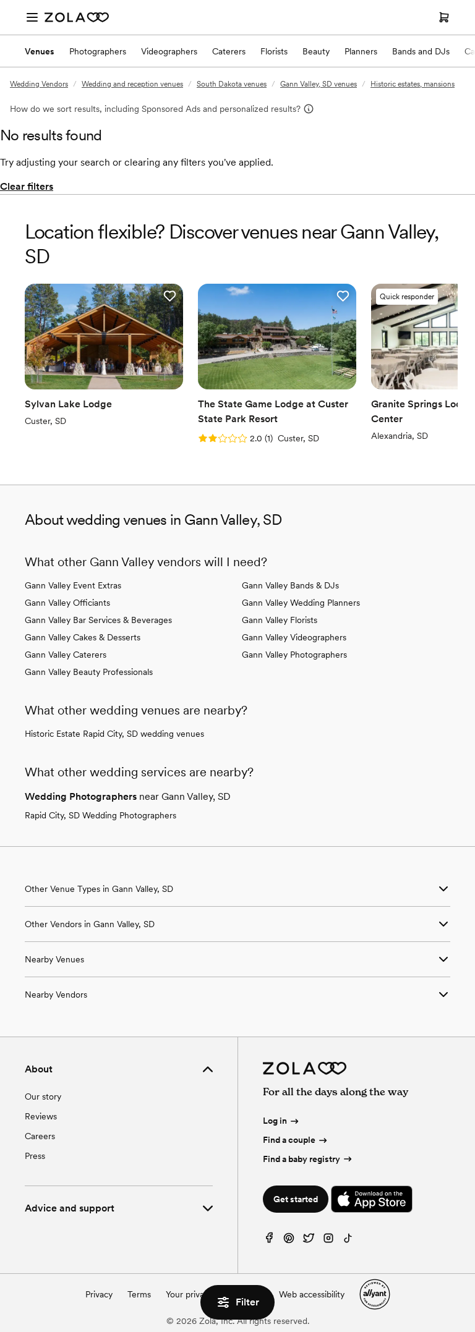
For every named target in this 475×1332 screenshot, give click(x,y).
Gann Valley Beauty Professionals (89, 672)
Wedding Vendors (39, 84)
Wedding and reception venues (132, 84)
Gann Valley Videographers (294, 637)
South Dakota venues (232, 84)
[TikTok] (348, 1241)
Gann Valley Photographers (294, 655)
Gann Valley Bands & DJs (290, 585)
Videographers (169, 51)
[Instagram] (328, 1241)
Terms (139, 1294)
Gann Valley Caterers (65, 655)
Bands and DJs (421, 51)
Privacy (99, 1294)
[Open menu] (32, 17)
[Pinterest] (289, 1241)
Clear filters (26, 186)
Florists (274, 51)
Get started (295, 1199)
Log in (275, 1121)
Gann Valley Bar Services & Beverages (98, 620)
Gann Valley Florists (279, 620)
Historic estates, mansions (412, 84)
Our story (43, 1096)
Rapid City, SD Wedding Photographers (100, 815)
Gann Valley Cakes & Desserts (82, 637)
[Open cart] (444, 17)
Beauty (316, 51)
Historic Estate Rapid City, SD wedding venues (114, 734)
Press (35, 1156)
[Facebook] (269, 1241)
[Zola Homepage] (77, 17)
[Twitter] (308, 1241)
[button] (169, 296)
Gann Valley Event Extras (73, 585)
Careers (40, 1136)
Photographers (97, 51)
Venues (39, 51)
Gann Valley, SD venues (318, 84)
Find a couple (289, 1140)
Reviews (41, 1116)
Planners (360, 51)
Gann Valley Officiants (67, 603)
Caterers (229, 51)
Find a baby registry (301, 1159)
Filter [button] (247, 1302)
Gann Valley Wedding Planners (301, 603)
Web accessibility (311, 1294)
